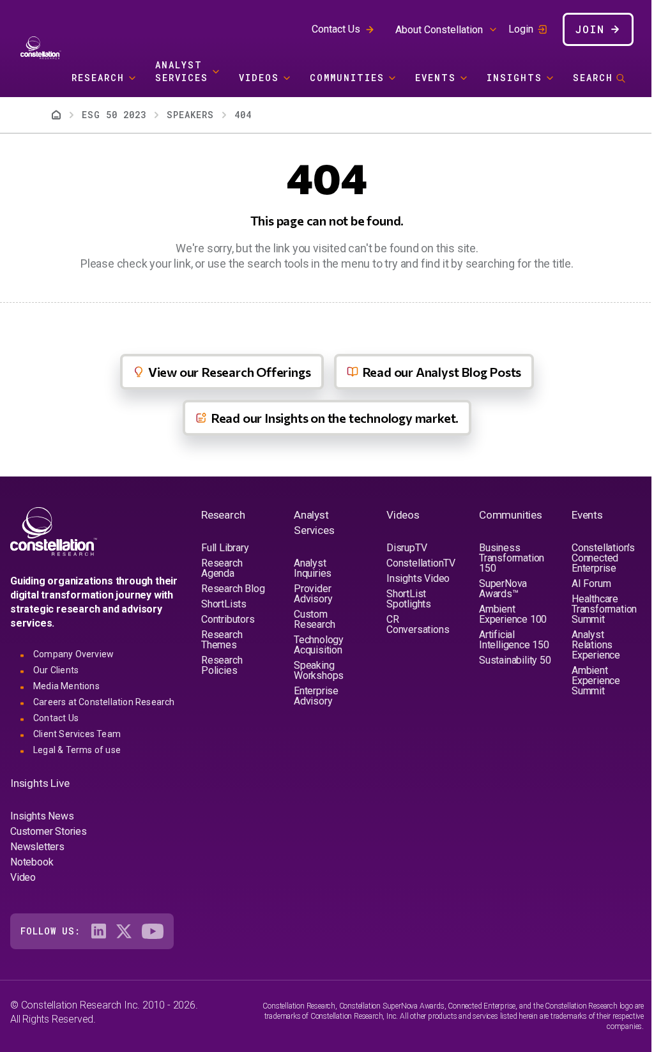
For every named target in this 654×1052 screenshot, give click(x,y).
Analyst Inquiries (312, 568)
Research (98, 78)
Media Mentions (66, 686)
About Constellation (439, 30)
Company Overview (73, 654)
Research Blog (232, 589)
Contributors (228, 619)
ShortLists (224, 604)
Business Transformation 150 (511, 558)
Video (23, 877)
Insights (514, 78)
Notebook (31, 862)
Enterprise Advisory (316, 696)
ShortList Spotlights (408, 599)
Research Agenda (221, 568)
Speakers (190, 115)
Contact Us (336, 29)
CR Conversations (417, 624)
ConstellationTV (420, 563)
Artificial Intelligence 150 (514, 640)
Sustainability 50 (515, 660)
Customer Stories (48, 831)
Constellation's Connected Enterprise (603, 558)
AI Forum (591, 583)
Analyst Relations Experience (596, 645)
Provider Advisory (313, 594)
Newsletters (37, 847)
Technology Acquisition (319, 645)
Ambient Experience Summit (596, 680)
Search (593, 78)
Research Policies (221, 665)
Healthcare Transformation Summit (604, 609)
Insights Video (418, 578)
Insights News (41, 816)
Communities (347, 78)
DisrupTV (406, 548)
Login (520, 29)
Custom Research (314, 619)
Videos (259, 78)
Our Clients (56, 670)
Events (435, 78)
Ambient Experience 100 (513, 614)
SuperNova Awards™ (503, 588)
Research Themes (221, 640)
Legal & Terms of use (77, 750)
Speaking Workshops (319, 670)
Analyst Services (181, 71)
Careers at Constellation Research (104, 702)
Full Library (225, 548)
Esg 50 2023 (114, 115)
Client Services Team (77, 734)
